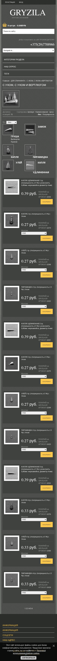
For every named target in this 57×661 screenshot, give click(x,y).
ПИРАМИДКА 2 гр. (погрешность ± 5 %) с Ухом (36, 288)
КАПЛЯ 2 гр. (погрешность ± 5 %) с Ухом (35, 215)
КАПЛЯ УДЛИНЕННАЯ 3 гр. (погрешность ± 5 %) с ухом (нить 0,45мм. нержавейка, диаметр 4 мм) (36, 469)
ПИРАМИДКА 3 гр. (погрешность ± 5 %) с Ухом (36, 431)
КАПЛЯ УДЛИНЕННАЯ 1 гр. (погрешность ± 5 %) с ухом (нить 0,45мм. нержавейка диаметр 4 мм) (36, 182)
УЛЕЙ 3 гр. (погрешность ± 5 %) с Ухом (35, 394)
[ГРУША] (8, 129)
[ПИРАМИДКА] (30, 150)
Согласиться (28, 658)
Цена (51, 112)
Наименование (41, 112)
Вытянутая (15, 139)
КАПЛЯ (15, 157)
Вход (21, 2)
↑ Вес (39, 114)
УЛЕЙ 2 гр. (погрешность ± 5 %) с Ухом (35, 251)
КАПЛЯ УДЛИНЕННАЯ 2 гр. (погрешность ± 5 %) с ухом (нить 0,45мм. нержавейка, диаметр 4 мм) (36, 326)
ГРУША (15, 136)
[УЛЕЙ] (8, 165)
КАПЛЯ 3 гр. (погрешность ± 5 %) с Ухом (35, 358)
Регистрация (10, 2)
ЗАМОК (42, 126)
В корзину (47, 202)
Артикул (31, 112)
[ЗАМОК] (30, 129)
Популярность (48, 114)
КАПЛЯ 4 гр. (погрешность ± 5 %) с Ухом (35, 501)
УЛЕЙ (19, 162)
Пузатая (14, 142)
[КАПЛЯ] (8, 150)
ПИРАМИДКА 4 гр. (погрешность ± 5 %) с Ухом (36, 574)
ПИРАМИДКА (40, 157)
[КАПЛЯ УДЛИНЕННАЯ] (30, 165)
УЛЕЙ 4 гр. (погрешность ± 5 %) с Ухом (35, 537)
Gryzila (28, 13)
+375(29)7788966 (42, 44)
